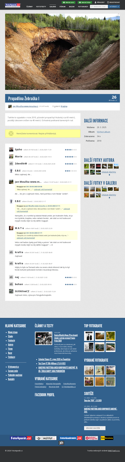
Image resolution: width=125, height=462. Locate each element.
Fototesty (41, 6)
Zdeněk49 (21, 163)
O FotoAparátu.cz (69, 387)
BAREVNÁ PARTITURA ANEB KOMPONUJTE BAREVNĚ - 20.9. (100, 410)
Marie (18, 156)
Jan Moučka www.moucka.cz (25, 106)
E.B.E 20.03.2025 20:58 (34, 187)
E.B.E (18, 170)
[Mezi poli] (98, 189)
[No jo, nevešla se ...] (86, 172)
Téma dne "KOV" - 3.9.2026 (93, 400)
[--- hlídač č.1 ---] (86, 189)
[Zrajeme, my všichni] (86, 195)
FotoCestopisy (40, 387)
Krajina (64, 106)
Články (29, 6)
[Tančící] (92, 189)
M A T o (19, 228)
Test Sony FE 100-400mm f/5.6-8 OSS (52, 363)
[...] (116, 189)
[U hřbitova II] (98, 166)
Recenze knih (54, 387)
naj (17, 277)
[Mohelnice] (104, 166)
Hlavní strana (12, 332)
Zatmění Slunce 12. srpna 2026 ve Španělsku (54, 359)
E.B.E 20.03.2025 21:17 (34, 233)
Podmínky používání (15, 375)
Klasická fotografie (53, 383)
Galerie (53, 6)
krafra (19, 252)
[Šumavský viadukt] (98, 195)
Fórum (62, 6)
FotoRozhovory (69, 383)
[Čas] (98, 172)
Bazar (71, 6)
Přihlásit (101, 2)
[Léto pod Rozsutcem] (104, 189)
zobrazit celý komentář (43, 189)
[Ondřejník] (116, 166)
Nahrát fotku (86, 2)
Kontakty (11, 379)
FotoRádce (39, 383)
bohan (19, 284)
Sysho (18, 149)
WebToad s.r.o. (114, 450)
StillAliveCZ (22, 291)
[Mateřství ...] (92, 166)
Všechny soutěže (93, 428)
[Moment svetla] (92, 195)
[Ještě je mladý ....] (92, 172)
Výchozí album (103, 131)
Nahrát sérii (70, 2)
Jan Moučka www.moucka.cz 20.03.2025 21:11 (43, 206)
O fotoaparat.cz (13, 366)
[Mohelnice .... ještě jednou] (110, 166)
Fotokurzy (83, 6)
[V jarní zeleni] (86, 166)
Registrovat (114, 2)
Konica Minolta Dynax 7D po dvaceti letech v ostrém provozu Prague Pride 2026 (66, 338)
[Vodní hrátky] (110, 189)
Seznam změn (13, 370)
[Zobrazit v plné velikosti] (62, 52)
